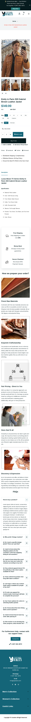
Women (12, 123)
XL (21, 115)
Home (14, 21)
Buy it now (14, 141)
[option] (15, 58)
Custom (14, 118)
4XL (8, 118)
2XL (26, 115)
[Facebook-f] (12, 684)
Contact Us (15, 639)
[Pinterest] (15, 684)
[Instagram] (18, 684)
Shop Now (15, 9)
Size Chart (7, 128)
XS (6, 115)
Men (6, 123)
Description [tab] (4, 172)
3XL (3, 118)
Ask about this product (21, 144)
